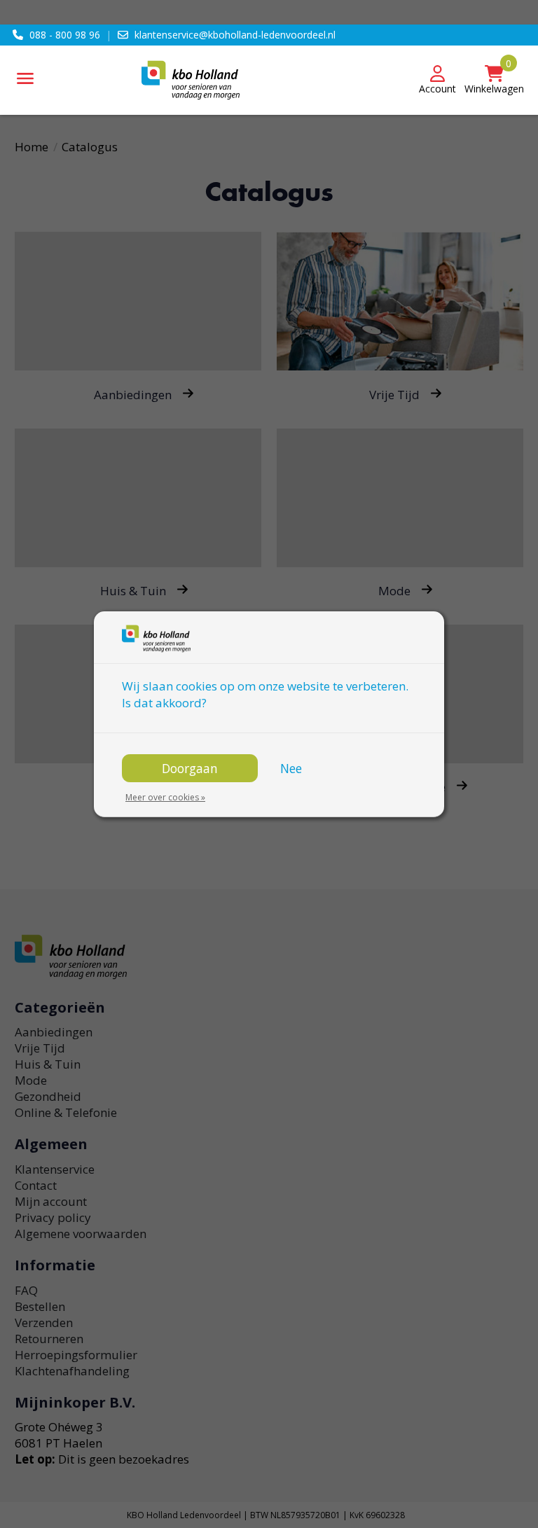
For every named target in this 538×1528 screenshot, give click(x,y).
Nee (291, 768)
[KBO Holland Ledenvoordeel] (269, 80)
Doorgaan (190, 768)
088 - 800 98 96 (64, 34)
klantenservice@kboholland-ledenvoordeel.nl (235, 34)
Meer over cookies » (165, 797)
